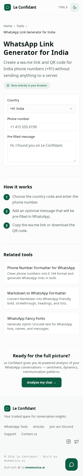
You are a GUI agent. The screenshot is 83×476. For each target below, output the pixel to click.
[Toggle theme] (74, 7)
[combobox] (41, 108)
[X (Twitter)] (76, 441)
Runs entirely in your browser (29, 85)
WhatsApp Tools (16, 426)
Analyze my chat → (41, 382)
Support (10, 434)
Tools (63, 7)
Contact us (29, 434)
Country (15, 104)
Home (8, 26)
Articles (38, 426)
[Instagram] (68, 441)
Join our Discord (61, 426)
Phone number (18, 119)
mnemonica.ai (35, 467)
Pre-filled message (21, 136)
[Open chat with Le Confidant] (71, 464)
